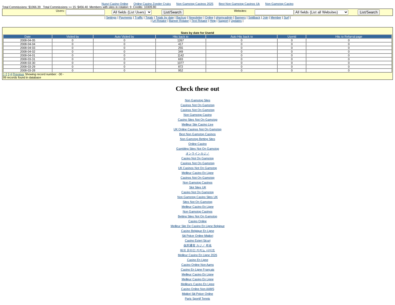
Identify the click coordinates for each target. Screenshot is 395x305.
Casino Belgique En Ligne (197, 230)
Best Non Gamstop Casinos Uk (239, 3)
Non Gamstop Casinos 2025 (194, 3)
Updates (236, 20)
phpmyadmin (224, 17)
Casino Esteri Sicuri (197, 240)
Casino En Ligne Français (197, 269)
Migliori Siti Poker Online (197, 293)
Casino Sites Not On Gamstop (197, 119)
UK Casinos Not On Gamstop (197, 168)
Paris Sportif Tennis (197, 298)
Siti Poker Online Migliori (197, 235)
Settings (111, 17)
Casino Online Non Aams (197, 264)
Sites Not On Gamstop (197, 201)
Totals (149, 17)
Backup (181, 17)
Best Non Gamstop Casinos (197, 134)
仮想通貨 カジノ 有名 (198, 245)
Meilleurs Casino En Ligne (197, 284)
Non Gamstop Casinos (198, 182)
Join (265, 17)
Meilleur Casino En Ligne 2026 (197, 255)
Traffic (139, 17)
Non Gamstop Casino (279, 3)
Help (213, 20)
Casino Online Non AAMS (197, 288)
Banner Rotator (179, 20)
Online (209, 17)
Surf (286, 17)
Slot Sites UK (197, 187)
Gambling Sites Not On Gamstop (197, 148)
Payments (125, 17)
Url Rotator (159, 20)
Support (223, 20)
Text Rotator (199, 20)
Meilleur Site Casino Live (197, 124)
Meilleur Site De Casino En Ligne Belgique (198, 226)
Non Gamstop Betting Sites (197, 139)
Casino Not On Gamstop (197, 158)
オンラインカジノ (197, 153)
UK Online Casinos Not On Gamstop (197, 129)
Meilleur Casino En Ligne (198, 172)
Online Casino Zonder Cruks (152, 3)
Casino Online (197, 221)
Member (276, 17)
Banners (240, 17)
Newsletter (196, 17)
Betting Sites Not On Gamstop (197, 216)
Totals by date (165, 17)
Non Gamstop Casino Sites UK (197, 197)
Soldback (254, 17)
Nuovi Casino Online (115, 3)
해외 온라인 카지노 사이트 (197, 250)
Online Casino (197, 143)
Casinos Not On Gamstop (197, 105)
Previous (18, 74)
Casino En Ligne (197, 259)
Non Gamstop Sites (197, 100)
